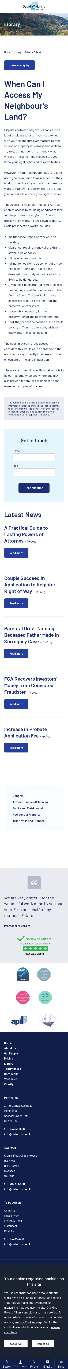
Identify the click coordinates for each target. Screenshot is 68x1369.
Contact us (11, 1074)
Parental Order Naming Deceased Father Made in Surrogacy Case (31, 634)
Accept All (15, 1343)
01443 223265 (16, 1239)
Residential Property (26, 814)
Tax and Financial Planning (30, 802)
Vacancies (10, 1079)
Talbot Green (12, 1202)
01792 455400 (16, 1184)
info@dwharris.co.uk (17, 1134)
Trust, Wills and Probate (29, 820)
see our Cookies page (28, 1322)
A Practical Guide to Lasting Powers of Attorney (26, 534)
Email (16, 465)
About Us (10, 1048)
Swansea (10, 1147)
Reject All (43, 1343)
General (18, 795)
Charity (8, 1084)
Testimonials (12, 1068)
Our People (11, 1053)
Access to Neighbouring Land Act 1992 (35, 204)
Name (16, 451)
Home (7, 52)
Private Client (32, 52)
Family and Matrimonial (28, 808)
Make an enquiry (19, 65)
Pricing (8, 1058)
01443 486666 (16, 1129)
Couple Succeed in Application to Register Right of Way (29, 584)
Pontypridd (11, 1097)
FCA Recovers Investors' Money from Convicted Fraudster (30, 685)
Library (17, 52)
